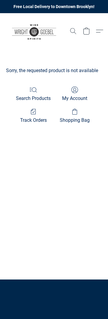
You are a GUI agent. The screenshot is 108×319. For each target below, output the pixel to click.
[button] (36, 31)
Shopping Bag (75, 120)
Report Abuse (54, 292)
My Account (74, 98)
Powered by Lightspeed (54, 302)
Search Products (33, 98)
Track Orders (33, 120)
